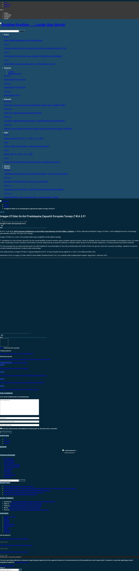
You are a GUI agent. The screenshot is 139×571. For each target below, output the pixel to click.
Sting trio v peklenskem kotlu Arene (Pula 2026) (23, 113)
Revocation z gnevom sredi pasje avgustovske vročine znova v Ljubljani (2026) (34, 105)
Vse (9, 70)
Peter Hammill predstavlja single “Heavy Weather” (23, 40)
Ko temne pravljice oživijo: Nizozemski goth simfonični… (16, 545)
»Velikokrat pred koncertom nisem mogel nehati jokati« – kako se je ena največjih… (36, 174)
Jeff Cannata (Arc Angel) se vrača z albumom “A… (14, 552)
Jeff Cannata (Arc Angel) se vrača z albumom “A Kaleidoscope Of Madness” (33, 56)
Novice (6, 35)
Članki (6, 133)
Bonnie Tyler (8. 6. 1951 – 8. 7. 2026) (18, 154)
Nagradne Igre (10, 475)
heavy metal (3, 333)
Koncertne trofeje (11, 467)
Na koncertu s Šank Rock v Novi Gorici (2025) (26, 506)
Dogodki (7, 477)
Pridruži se (7, 16)
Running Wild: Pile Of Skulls (15, 79)
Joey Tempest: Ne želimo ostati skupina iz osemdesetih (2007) (33, 502)
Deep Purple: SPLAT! (12, 95)
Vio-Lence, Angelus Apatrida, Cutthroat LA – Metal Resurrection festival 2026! (34, 121)
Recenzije (7, 68)
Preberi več (24, 562)
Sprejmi (17, 562)
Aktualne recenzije (14, 74)
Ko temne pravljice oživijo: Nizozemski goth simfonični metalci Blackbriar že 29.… (35, 48)
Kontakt (6, 18)
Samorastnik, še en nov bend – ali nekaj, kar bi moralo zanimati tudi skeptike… (34, 189)
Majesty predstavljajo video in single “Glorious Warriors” (17, 353)
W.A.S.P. (28, 333)
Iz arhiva (11, 72)
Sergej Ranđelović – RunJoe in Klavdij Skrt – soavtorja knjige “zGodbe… (31, 197)
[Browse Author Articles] (4, 346)
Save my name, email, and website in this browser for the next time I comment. (29, 429)
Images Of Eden (12, 333)
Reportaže (7, 99)
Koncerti (7, 166)
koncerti (19, 333)
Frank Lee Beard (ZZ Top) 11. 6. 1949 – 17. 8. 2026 (23, 138)
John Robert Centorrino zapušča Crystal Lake (25, 504)
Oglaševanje (7, 15)
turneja (24, 333)
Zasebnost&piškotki (7, 566)
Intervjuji (7, 168)
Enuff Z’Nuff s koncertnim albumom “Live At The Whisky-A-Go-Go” (29, 64)
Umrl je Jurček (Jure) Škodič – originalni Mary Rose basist (26, 146)
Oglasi (6, 529)
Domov (6, 13)
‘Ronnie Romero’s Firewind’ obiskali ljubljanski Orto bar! (29, 510)
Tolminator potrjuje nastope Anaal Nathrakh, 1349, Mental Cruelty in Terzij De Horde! (25, 359)
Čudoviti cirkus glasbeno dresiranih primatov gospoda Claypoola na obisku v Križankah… (38, 129)
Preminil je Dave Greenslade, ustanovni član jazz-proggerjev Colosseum (32, 162)
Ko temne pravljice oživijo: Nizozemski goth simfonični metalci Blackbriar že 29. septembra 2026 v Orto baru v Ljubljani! (40, 488)
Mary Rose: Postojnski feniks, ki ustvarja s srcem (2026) (26, 181)
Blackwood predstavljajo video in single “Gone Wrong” (20, 494)
